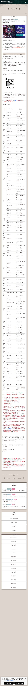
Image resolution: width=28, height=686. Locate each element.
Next (19, 478)
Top (14, 478)
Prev (8, 478)
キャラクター (14, 522)
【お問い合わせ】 (8, 428)
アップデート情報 (14, 518)
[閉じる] (25, 678)
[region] (14, 681)
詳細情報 (11, 680)
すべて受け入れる (19, 683)
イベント (14, 526)
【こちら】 (13, 100)
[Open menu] (26, 2)
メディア (14, 530)
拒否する (9, 683)
